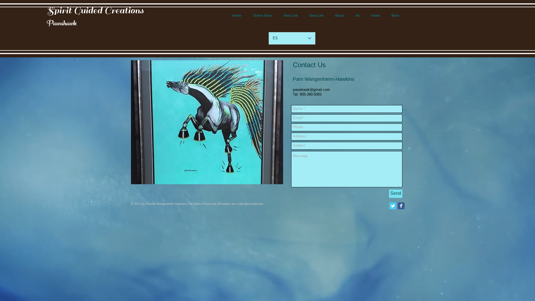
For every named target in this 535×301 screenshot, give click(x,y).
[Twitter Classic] (392, 205)
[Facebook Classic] (401, 205)
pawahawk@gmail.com (311, 90)
